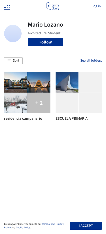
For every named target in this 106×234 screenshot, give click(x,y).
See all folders (91, 60)
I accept (86, 225)
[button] (13, 60)
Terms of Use (48, 224)
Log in (96, 6)
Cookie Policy (23, 227)
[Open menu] (6, 6)
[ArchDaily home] (52, 6)
